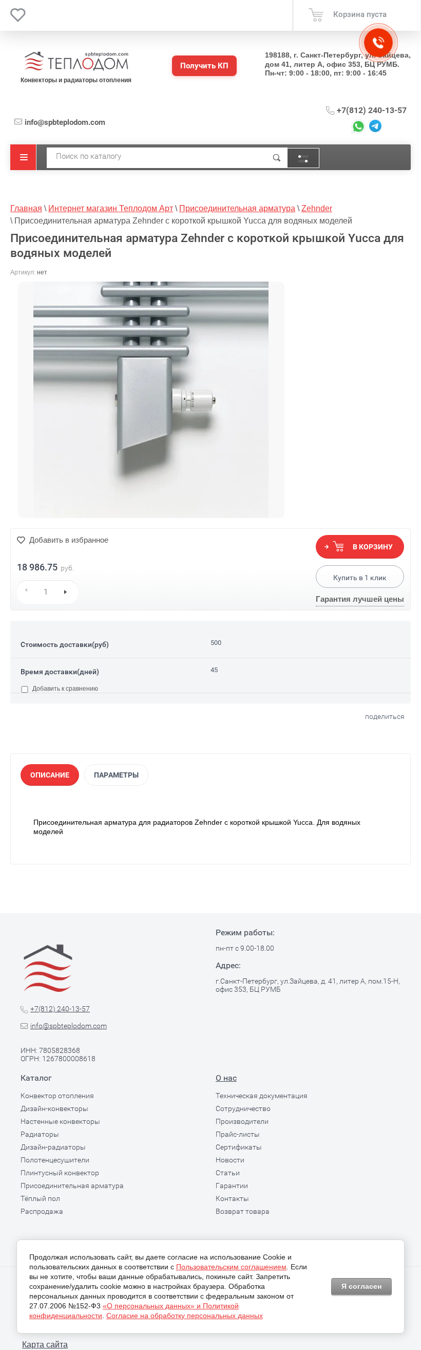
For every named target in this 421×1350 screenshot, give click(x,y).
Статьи (228, 1173)
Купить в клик (360, 578)
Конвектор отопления (57, 1096)
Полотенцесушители (55, 1160)
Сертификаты (239, 1147)
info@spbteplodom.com (65, 122)
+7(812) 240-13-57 (372, 110)
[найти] (277, 157)
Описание (49, 775)
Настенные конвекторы (60, 1121)
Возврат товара (243, 1211)
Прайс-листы (238, 1134)
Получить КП (204, 65)
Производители (242, 1121)
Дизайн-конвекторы (54, 1108)
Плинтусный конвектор (60, 1173)
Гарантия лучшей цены (360, 599)
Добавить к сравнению (64, 688)
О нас (226, 1078)
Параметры (116, 775)
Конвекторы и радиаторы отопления (76, 80)
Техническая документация (262, 1096)
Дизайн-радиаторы (53, 1147)
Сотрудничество (243, 1108)
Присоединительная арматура (72, 1185)
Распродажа (42, 1211)
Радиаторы (40, 1134)
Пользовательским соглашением (231, 1267)
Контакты (232, 1198)
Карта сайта (45, 1344)
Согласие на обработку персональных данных (184, 1315)
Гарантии (232, 1185)
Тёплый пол (40, 1198)
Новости (230, 1160)
